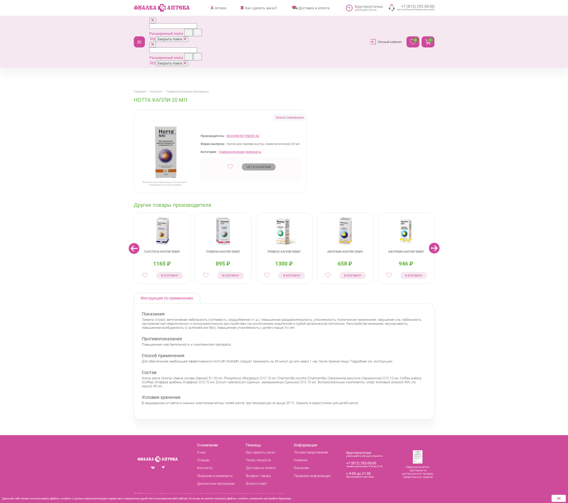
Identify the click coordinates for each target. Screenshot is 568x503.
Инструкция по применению (167, 298)
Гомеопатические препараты (187, 91)
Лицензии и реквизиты (215, 476)
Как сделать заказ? (261, 8)
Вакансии (301, 468)
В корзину (169, 275)
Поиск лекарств (258, 460)
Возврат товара (258, 476)
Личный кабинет (390, 42)
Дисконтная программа (216, 483)
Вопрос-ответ (256, 483)
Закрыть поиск (170, 39)
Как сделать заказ (260, 452)
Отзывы (203, 460)
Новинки (301, 460)
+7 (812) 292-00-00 (361, 463)
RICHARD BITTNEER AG (243, 136)
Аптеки (220, 8)
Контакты (205, 468)
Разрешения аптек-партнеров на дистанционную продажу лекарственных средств (418, 472)
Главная (140, 91)
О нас (201, 452)
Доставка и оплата (313, 8)
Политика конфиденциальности (262, 494)
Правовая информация (312, 476)
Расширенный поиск (166, 33)
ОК (559, 498)
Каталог (139, 41)
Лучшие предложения (311, 452)
